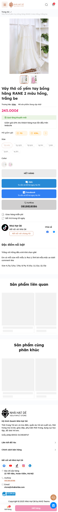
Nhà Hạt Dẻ (30, 501)
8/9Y (41, 145)
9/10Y (30, 145)
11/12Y (19, 145)
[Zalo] (30, 465)
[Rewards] (53, 505)
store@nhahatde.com (14, 487)
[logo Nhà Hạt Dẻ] (29, 413)
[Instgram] (23, 465)
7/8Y (51, 145)
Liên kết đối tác (9, 442)
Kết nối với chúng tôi (21, 233)
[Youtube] (10, 465)
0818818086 (9, 480)
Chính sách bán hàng (12, 450)
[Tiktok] (17, 465)
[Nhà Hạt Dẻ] (17, 5)
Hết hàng (36, 508)
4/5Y (16, 151)
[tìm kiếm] (46, 5)
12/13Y (7, 145)
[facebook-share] (47, 231)
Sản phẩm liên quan (29, 284)
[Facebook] (4, 465)
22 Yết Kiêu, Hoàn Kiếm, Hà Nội (19, 473)
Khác (14, 104)
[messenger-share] (54, 231)
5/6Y (6, 151)
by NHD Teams (43, 501)
